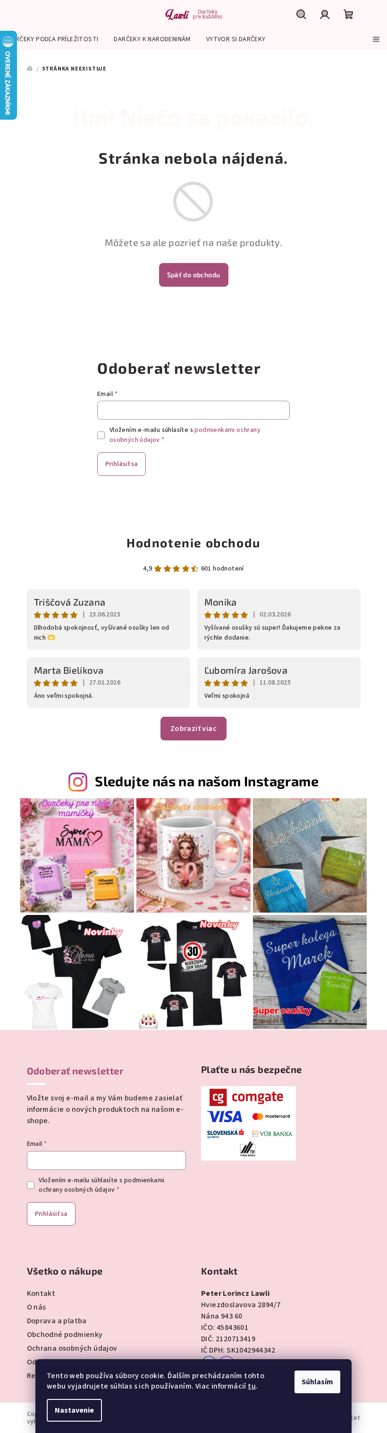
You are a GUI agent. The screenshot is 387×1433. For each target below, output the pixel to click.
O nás (36, 1307)
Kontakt (41, 1293)
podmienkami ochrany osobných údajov (101, 1185)
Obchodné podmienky (65, 1334)
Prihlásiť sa (121, 464)
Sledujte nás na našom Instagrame (207, 781)
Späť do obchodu (193, 275)
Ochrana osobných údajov (72, 1348)
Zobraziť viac (193, 728)
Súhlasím (317, 1382)
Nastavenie (74, 1410)
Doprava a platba (57, 1321)
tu (252, 1386)
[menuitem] (53, 39)
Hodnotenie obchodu (193, 542)
